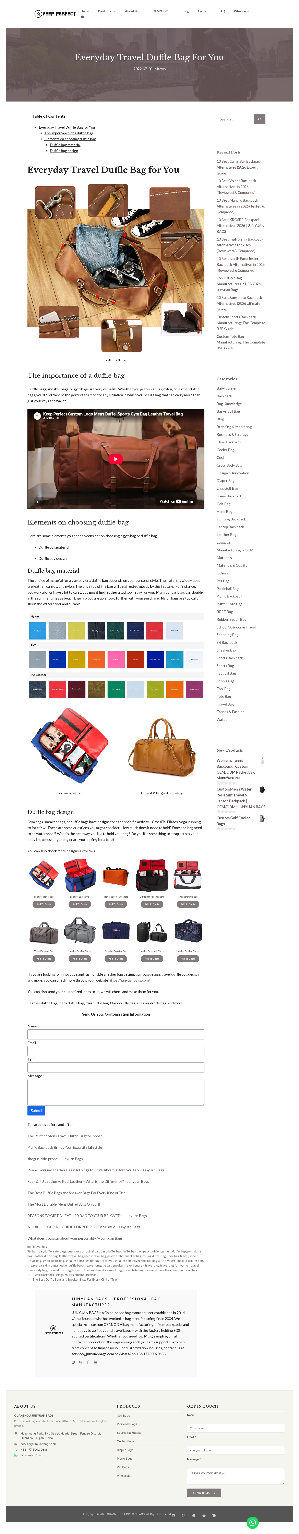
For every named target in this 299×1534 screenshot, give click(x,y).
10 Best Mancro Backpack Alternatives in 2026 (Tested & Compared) (241, 206)
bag (34, 1251)
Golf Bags (123, 1415)
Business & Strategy (233, 434)
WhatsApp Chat (31, 1455)
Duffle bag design (64, 150)
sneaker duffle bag (69, 1265)
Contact (204, 11)
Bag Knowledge (229, 403)
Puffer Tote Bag (229, 604)
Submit (36, 1110)
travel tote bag (133, 1270)
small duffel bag (53, 1260)
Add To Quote (44, 904)
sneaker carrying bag (41, 1265)
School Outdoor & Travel (236, 627)
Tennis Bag (225, 681)
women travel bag (185, 1270)
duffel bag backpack (136, 1251)
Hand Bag (224, 511)
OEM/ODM (160, 11)
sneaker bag (73, 1260)
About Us (132, 11)
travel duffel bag (59, 1270)
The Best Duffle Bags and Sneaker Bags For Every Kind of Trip (76, 1193)
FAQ (222, 11)
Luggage (224, 542)
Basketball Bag (228, 411)
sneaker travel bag (125, 1265)
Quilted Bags (125, 1441)
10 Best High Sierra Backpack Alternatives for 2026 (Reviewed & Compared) (240, 245)
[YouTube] (204, 1514)
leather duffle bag (46, 1256)
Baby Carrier (227, 388)
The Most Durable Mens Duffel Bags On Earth (64, 1204)
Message (36, 1075)
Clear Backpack (229, 442)
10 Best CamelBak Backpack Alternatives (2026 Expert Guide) (239, 167)
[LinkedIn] (173, 1514)
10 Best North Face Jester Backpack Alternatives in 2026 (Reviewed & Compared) (241, 264)
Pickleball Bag (228, 588)
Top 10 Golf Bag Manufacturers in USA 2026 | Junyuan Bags (239, 284)
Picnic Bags (124, 1458)
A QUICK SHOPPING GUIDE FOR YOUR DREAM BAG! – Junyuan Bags (83, 1227)
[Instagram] (184, 1514)
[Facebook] (194, 1514)
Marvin (160, 68)
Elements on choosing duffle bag (70, 139)
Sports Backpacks (129, 1432)
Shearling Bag (227, 634)
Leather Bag (226, 534)
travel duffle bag (83, 1270)
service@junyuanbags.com (39, 1444)
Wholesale (241, 11)
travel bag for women (175, 1265)
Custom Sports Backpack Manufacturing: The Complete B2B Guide (241, 323)
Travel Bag (39, 1246)
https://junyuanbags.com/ (129, 980)
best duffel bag (111, 1251)
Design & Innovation (233, 473)
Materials (224, 557)
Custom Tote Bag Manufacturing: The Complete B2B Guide (241, 342)
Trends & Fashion (230, 711)
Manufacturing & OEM (235, 550)
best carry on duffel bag (84, 1251)
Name (32, 1026)
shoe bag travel (177, 1256)
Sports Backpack (230, 658)
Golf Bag (223, 503)
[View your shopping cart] (82, 17)
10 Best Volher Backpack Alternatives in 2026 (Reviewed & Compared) (236, 186)
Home (85, 11)
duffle (155, 1251)
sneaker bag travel (127, 1260)
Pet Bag (223, 581)
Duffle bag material (65, 144)
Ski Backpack (227, 642)
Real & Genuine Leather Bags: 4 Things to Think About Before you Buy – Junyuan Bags (95, 1170)
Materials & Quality (232, 565)
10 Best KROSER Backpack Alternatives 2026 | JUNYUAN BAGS (240, 225)
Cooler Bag (225, 449)
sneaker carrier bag (190, 1260)
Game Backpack (229, 496)
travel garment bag (109, 1270)
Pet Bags (123, 1467)
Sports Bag (225, 665)
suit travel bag (149, 1265)
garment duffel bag (173, 1251)
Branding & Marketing (234, 426)
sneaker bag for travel (98, 1260)
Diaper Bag (226, 480)
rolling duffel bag (154, 1256)
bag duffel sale (49, 1251)
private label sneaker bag (124, 1256)
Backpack (224, 396)
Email (32, 1042)
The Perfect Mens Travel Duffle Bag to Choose (65, 1136)
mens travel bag (95, 1256)
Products (104, 11)
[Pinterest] (214, 1514)
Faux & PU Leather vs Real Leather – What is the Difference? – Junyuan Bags (88, 1181)
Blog (185, 11)
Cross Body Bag (229, 465)
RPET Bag (225, 611)
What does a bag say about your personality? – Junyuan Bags (75, 1238)
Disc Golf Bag (227, 488)
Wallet (222, 719)
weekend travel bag (158, 1270)
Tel (31, 1059)
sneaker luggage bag (97, 1265)
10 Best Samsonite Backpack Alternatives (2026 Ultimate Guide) (239, 303)
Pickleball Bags (127, 1424)
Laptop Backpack (230, 527)
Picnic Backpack (229, 596)
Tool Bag (223, 688)
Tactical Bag (226, 673)
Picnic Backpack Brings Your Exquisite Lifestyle (64, 1147)
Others (222, 573)
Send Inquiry (204, 1492)
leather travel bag (71, 1256)
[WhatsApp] (253, 1523)
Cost (220, 457)
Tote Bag (224, 696)
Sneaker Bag (226, 650)
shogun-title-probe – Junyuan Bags (55, 1158)
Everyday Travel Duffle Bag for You (67, 127)
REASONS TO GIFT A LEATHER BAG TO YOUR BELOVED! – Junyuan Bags (87, 1215)
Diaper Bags (125, 1450)
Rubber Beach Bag (231, 619)
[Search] (259, 119)
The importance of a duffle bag (68, 133)
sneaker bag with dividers (158, 1260)
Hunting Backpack (231, 519)
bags (63, 1251)
